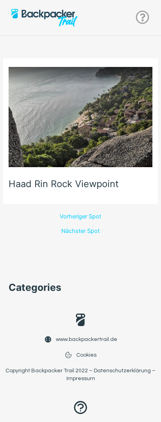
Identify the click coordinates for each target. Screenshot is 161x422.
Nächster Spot (80, 231)
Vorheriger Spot (80, 217)
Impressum (80, 378)
